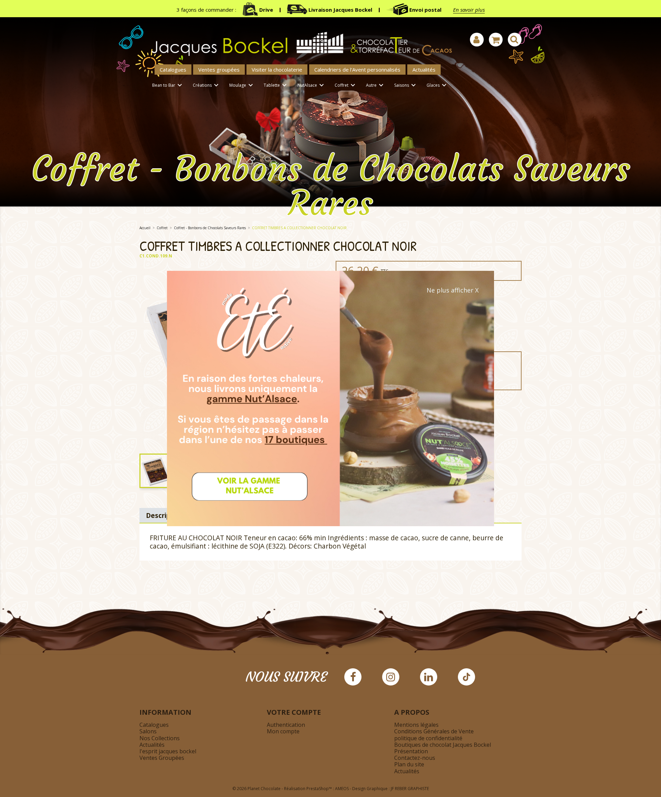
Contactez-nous (414, 758)
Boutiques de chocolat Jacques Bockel (442, 744)
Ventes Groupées (161, 758)
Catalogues (173, 69)
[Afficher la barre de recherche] (515, 39)
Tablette (276, 85)
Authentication (286, 725)
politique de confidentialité (428, 738)
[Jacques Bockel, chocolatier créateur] (297, 40)
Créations (206, 85)
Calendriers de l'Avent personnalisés (357, 69)
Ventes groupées (219, 69)
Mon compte (283, 731)
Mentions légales (416, 725)
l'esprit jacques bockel (167, 751)
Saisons (406, 85)
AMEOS (342, 788)
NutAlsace (311, 85)
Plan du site (409, 764)
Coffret (346, 85)
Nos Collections (159, 738)
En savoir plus (469, 9)
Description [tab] (164, 515)
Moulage (242, 85)
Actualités (424, 69)
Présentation (411, 751)
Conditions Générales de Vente (434, 731)
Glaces (437, 85)
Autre (375, 85)
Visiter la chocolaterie (277, 69)
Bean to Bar (168, 85)
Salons (148, 731)
